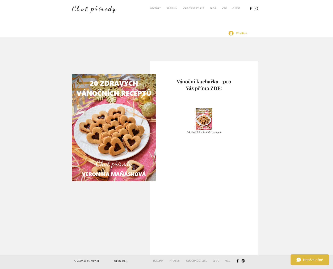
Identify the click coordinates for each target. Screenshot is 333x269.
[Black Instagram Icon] (256, 8)
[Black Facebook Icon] (251, 8)
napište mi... (120, 260)
